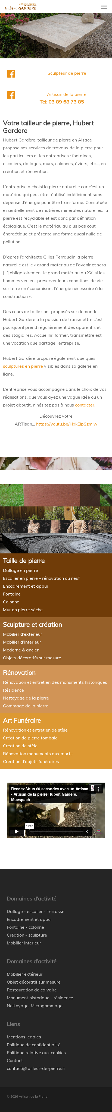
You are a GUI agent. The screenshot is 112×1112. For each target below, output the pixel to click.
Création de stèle (20, 745)
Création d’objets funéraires (31, 761)
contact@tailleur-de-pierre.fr (36, 1068)
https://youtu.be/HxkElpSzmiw (66, 424)
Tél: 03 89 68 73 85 (62, 102)
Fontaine (12, 594)
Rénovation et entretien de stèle (35, 730)
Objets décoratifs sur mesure (32, 657)
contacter (84, 405)
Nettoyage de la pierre (26, 698)
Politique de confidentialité (34, 1044)
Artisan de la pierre (66, 94)
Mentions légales (24, 1036)
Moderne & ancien (21, 650)
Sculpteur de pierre (67, 73)
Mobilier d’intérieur (22, 642)
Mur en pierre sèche (23, 609)
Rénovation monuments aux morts (38, 753)
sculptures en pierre (23, 366)
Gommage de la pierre (25, 705)
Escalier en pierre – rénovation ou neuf (41, 578)
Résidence (13, 690)
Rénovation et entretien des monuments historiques (55, 682)
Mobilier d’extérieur (22, 634)
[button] (104, 6)
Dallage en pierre (20, 570)
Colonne (11, 601)
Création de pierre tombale (30, 738)
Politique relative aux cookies (36, 1052)
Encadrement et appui (25, 586)
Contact (15, 1060)
